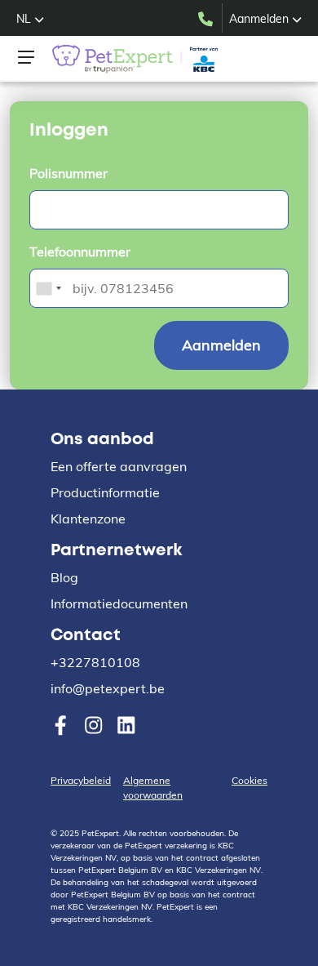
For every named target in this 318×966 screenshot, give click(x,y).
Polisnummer (68, 173)
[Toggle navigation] (26, 57)
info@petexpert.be (108, 688)
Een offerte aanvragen (119, 466)
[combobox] (48, 288)
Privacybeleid (81, 780)
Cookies (249, 780)
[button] (30, 18)
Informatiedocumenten (119, 603)
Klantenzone (88, 518)
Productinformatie (105, 492)
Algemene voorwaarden (153, 787)
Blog (64, 577)
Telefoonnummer (79, 251)
